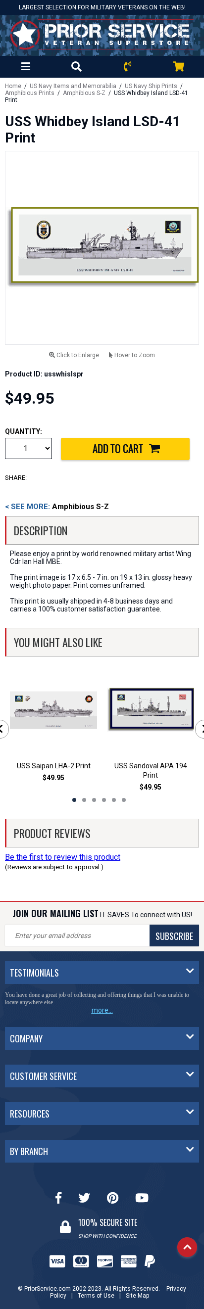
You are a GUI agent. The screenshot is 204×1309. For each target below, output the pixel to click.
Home (13, 86)
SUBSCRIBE (174, 936)
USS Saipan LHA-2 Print (54, 766)
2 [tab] (84, 800)
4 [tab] (104, 800)
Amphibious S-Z (84, 93)
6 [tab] (124, 800)
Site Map (137, 1295)
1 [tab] (74, 800)
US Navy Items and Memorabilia (73, 86)
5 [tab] (114, 800)
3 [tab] (94, 800)
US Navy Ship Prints (151, 86)
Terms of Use (96, 1295)
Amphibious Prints (29, 93)
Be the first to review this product (62, 857)
